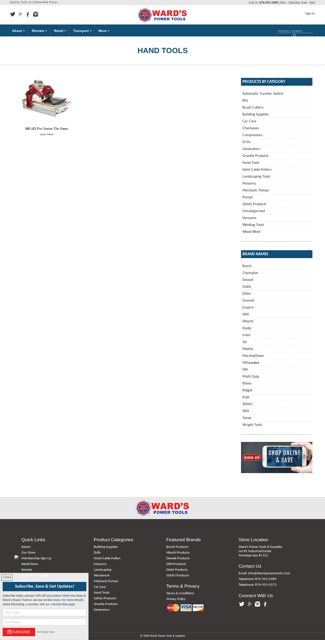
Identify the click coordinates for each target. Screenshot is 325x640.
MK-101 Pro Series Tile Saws (46, 128)
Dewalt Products (178, 558)
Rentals (38, 31)
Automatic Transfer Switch (262, 94)
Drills (246, 142)
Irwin (246, 335)
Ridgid (247, 390)
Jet (244, 342)
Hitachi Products (178, 553)
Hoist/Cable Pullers (107, 558)
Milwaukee (250, 363)
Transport (81, 31)
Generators (251, 149)
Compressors (252, 135)
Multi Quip (250, 377)
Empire (248, 308)
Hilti (245, 314)
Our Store (28, 553)
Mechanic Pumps (255, 190)
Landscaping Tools (256, 177)
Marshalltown (253, 356)
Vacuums (249, 218)
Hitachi (247, 321)
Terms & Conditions (180, 593)
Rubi (245, 397)
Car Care (249, 121)
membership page (63, 604)
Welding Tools (253, 225)
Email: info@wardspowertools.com (264, 573)
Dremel (248, 301)
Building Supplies (255, 114)
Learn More (46, 134)
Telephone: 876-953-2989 (257, 579)
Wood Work (251, 232)
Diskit (246, 287)
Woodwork (102, 575)
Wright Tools (252, 425)
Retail (59, 31)
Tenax (246, 418)
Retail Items (29, 564)
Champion (250, 273)
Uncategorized (253, 211)
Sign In (310, 13)
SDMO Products (177, 575)
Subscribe (21, 632)
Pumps (247, 197)
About (17, 31)
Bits (245, 101)
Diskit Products (177, 570)
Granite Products (255, 156)
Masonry (249, 183)
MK (245, 370)
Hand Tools (250, 163)
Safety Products (254, 204)
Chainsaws (250, 128)
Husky (246, 328)
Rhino (246, 383)
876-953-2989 (269, 2)
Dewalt (247, 280)
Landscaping (102, 570)
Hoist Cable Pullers (256, 170)
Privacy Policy (176, 599)
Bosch (246, 266)
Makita (247, 349)
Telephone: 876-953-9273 (257, 585)
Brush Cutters (252, 108)
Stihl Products (176, 564)
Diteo (246, 294)
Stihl (245, 411)
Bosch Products (177, 547)
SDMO (247, 404)
